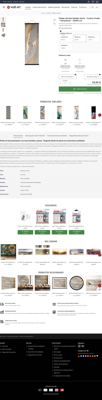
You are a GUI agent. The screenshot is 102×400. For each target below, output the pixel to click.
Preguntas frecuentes (9, 352)
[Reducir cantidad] (60, 83)
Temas (4, 2)
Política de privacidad (12, 336)
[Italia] (83, 356)
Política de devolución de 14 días (67, 303)
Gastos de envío (10, 303)
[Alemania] (79, 356)
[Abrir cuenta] (89, 2)
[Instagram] (79, 346)
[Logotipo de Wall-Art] (14, 7)
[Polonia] (97, 356)
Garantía (57, 367)
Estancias (16, 2)
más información (65, 71)
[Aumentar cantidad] (69, 83)
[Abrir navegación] (3, 7)
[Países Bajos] (86, 356)
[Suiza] (90, 356)
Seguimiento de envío (35, 355)
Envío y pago (58, 355)
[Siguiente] (99, 115)
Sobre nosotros (6, 349)
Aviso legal (3, 336)
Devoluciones (58, 358)
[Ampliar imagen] (54, 23)
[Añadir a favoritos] (54, 20)
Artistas (22, 2)
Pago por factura (11, 320)
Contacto (5, 346)
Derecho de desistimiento (26, 336)
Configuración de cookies (62, 376)
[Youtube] (82, 346)
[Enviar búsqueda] (92, 7)
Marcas (9, 2)
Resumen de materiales (35, 352)
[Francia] (81, 356)
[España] (92, 356)
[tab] (18, 136)
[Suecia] (95, 356)
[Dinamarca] (88, 356)
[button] (32, 42)
